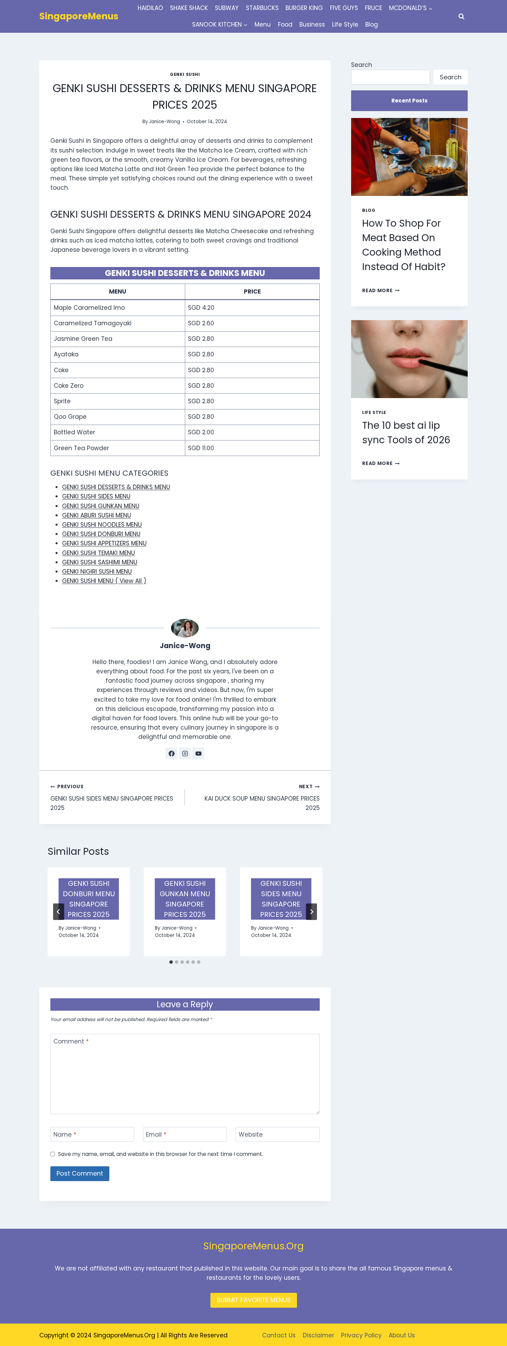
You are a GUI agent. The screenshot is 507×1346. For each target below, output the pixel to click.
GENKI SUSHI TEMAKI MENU (98, 553)
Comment (71, 1042)
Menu (263, 24)
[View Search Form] (461, 16)
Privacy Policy (361, 1335)
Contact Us (279, 1335)
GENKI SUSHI (185, 74)
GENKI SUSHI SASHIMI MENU (99, 562)
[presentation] (409, 157)
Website (251, 1135)
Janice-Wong (164, 121)
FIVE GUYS (344, 8)
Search (361, 65)
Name (64, 1135)
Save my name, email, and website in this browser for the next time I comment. (160, 1154)
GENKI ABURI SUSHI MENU (96, 515)
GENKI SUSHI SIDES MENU (96, 496)
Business (312, 24)
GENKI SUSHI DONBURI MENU (101, 534)
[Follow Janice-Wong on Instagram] (185, 753)
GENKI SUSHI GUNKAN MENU (100, 506)
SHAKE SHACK (189, 8)
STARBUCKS (262, 8)
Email (156, 1135)
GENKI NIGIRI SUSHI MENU (97, 571)
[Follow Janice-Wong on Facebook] (171, 753)
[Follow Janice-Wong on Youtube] (198, 753)
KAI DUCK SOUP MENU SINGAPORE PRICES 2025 (262, 797)
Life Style (345, 24)
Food (285, 24)
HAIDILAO (150, 8)
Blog (371, 24)
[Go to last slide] (58, 911)
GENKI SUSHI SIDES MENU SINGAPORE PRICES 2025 (111, 797)
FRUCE (373, 8)
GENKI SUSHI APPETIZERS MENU (104, 543)
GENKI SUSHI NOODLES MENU (102, 525)
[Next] (311, 911)
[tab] (171, 962)
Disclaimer (318, 1335)
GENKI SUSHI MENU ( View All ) (104, 581)
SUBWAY (227, 8)
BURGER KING (304, 8)
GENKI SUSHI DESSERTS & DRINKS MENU (116, 487)
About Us (402, 1335)
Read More (381, 290)
